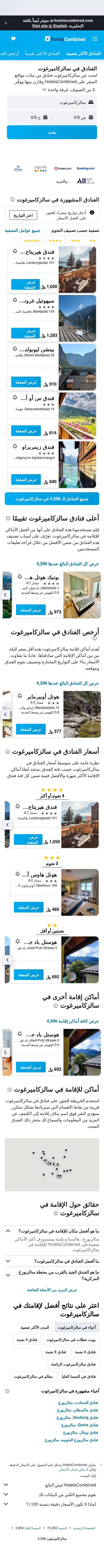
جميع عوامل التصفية (23, 230)
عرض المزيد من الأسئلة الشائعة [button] (52, 1289)
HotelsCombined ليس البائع (70, 1485)
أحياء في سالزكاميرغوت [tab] (77, 1327)
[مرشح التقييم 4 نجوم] (55, 242)
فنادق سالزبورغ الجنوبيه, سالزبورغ (71, 1439)
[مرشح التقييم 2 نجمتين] (92, 242)
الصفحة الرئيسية (84, 1527)
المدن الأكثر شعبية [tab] (35, 1327)
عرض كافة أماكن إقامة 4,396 (73, 1021)
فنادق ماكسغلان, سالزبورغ (77, 1409)
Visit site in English (49, 25)
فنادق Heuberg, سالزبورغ (77, 1417)
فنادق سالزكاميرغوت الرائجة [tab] (73, 1364)
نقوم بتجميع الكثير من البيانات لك (67, 1494)
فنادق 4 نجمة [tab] (85, 1351)
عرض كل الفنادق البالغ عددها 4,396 (68, 563)
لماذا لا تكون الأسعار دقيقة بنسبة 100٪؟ (61, 1504)
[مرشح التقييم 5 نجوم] (32, 242)
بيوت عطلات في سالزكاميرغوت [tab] (71, 1339)
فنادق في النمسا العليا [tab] (79, 1376)
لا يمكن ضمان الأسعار (73, 1469)
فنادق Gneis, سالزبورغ (79, 1424)
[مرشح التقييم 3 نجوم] (75, 242)
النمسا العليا (33, 1527)
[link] (52, 498)
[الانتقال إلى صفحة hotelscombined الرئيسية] (65, 38)
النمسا (62, 1527)
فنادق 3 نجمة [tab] (27, 1339)
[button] (6, 23)
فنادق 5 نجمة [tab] (56, 1351)
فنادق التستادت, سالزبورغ (78, 1402)
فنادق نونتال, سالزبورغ (80, 1432)
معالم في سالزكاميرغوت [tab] (33, 1376)
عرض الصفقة (29, 284)
